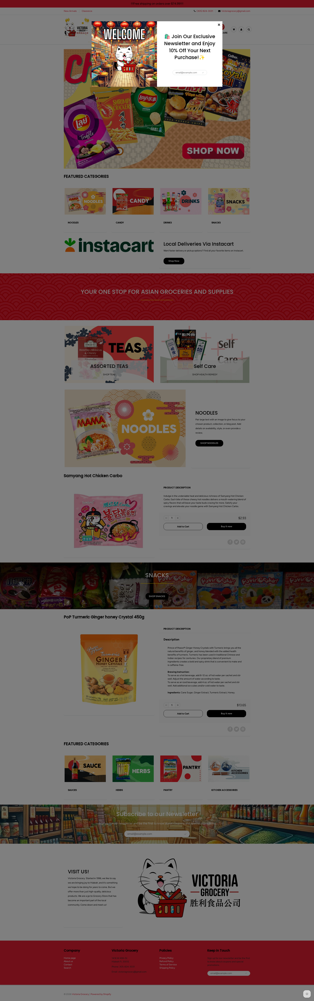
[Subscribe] (203, 72)
